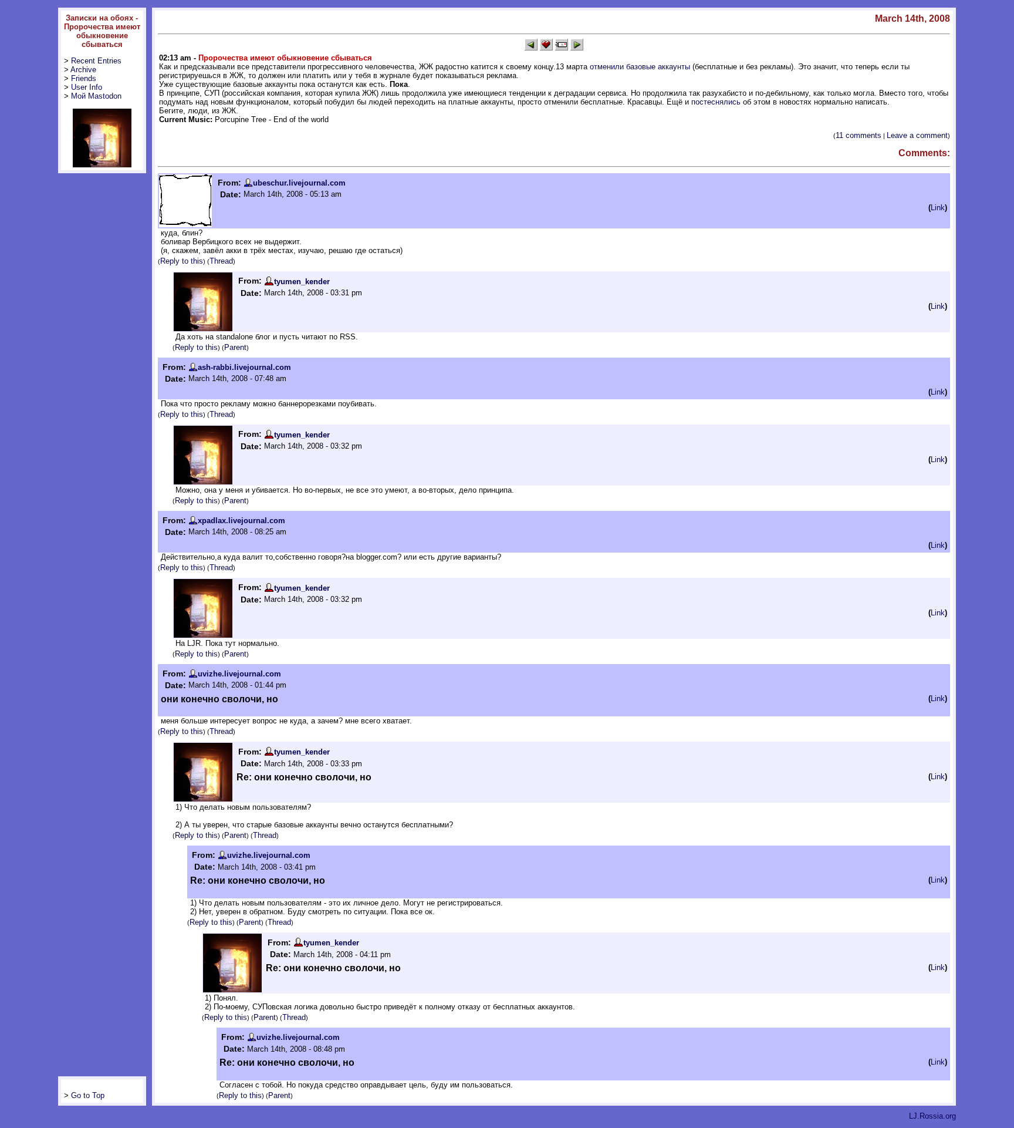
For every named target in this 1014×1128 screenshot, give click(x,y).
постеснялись (716, 101)
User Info (86, 87)
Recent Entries (96, 60)
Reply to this (181, 261)
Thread (221, 261)
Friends (83, 78)
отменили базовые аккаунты (640, 66)
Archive (83, 69)
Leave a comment (917, 135)
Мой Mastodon (96, 96)
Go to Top (87, 1095)
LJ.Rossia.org (932, 1116)
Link (938, 207)
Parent (235, 347)
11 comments (858, 135)
